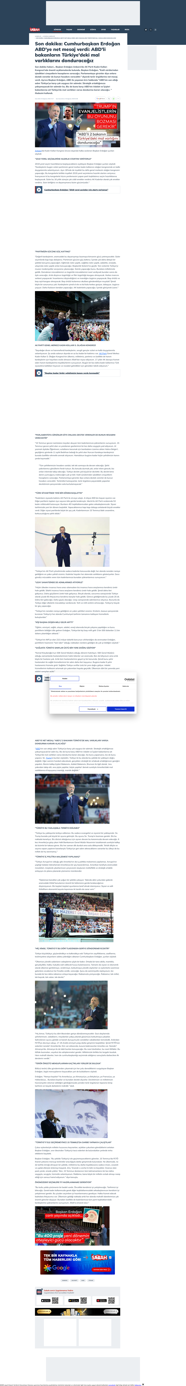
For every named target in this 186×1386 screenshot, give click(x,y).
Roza (127, 30)
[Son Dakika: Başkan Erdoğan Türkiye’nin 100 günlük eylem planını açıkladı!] (72, 1245)
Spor (103, 30)
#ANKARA (64, 1280)
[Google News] (100, 99)
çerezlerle (111, 1385)
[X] (109, 99)
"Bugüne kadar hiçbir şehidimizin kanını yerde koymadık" (72, 373)
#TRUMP (91, 1280)
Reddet (64, 678)
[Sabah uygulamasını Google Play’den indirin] (77, 1300)
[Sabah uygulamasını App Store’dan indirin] (50, 1300)
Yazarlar (115, 30)
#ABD (82, 1280)
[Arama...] (150, 29)
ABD (38, 748)
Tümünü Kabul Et (121, 709)
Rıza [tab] (60, 686)
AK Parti (103, 353)
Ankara (38, 151)
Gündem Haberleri (49, 36)
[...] (118, 99)
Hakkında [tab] (126, 686)
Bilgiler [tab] (82, 686)
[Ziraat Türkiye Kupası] (146, 29)
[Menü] (155, 30)
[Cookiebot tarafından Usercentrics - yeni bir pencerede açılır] (126, 679)
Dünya (93, 30)
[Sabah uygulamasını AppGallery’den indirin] (105, 1300)
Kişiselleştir (92, 709)
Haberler (38, 36)
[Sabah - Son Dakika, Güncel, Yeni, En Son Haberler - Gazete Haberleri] (34, 29)
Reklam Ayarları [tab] (104, 686)
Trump (49, 758)
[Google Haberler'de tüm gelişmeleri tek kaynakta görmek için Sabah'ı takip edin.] (77, 1263)
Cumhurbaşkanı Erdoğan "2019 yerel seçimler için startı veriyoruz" (76, 190)
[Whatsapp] (114, 99)
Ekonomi (81, 30)
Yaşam (69, 30)
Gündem (57, 30)
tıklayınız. (138, 1385)
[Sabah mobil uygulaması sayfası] (40, 1291)
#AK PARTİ (74, 1280)
